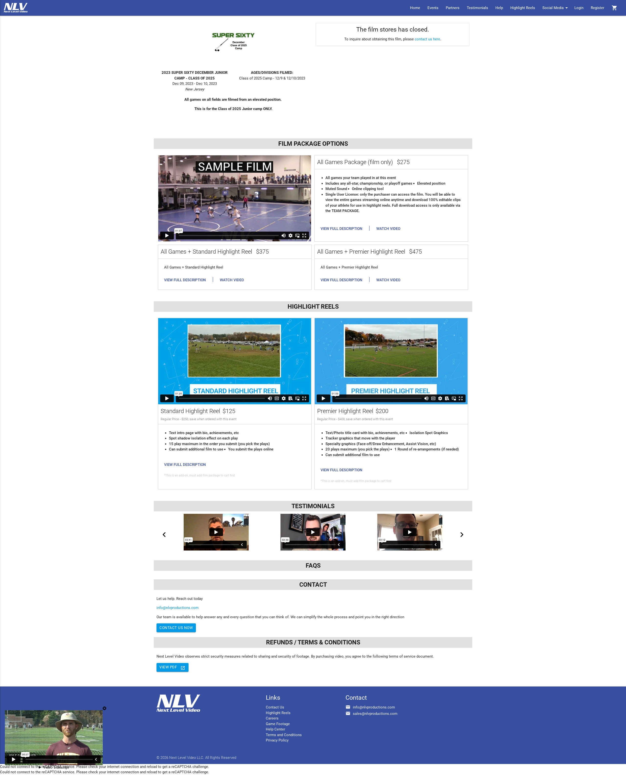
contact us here (427, 39)
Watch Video (388, 228)
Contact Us (275, 707)
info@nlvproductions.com (177, 608)
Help (499, 8)
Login (578, 8)
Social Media (556, 8)
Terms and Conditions (284, 735)
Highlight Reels (522, 8)
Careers (272, 718)
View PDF (172, 667)
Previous (164, 534)
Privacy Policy (277, 740)
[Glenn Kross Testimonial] (216, 532)
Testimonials (477, 8)
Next (461, 534)
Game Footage (278, 724)
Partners (452, 8)
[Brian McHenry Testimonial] (313, 532)
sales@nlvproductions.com (375, 713)
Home (415, 8)
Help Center (275, 729)
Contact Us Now (176, 628)
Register (597, 8)
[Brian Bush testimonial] (409, 532)
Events (432, 8)
